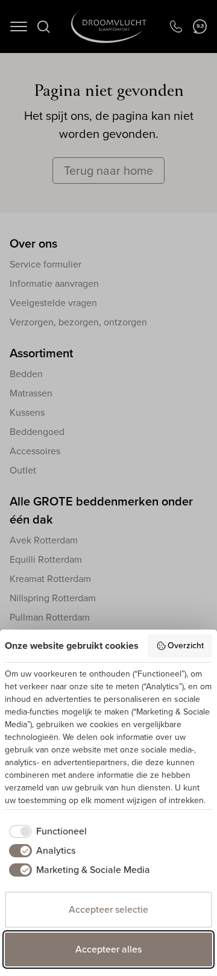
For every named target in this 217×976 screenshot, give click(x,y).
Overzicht (186, 645)
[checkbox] (46, 831)
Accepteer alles (108, 949)
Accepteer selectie (108, 909)
